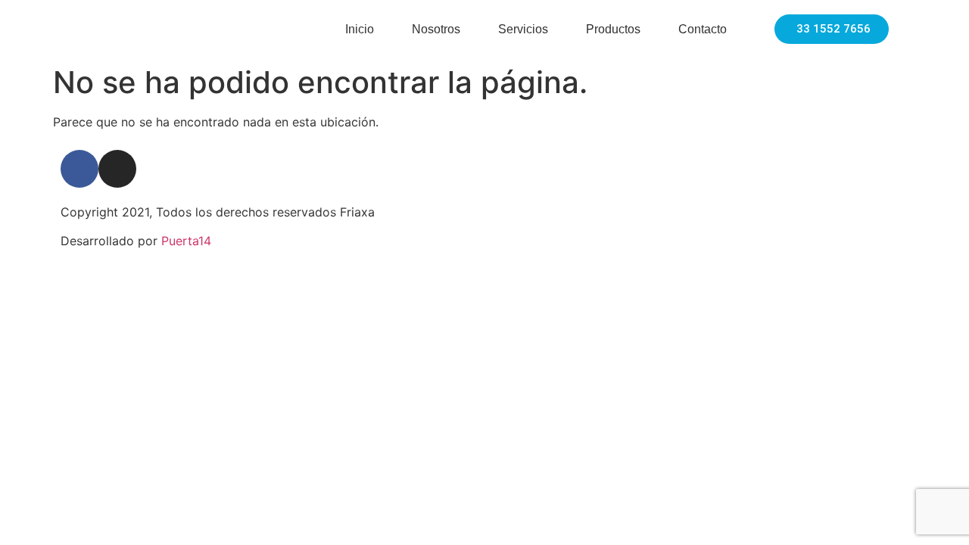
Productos (613, 29)
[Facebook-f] (79, 169)
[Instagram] (117, 169)
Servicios (523, 29)
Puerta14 (186, 240)
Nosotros (436, 29)
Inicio (359, 29)
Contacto (702, 29)
